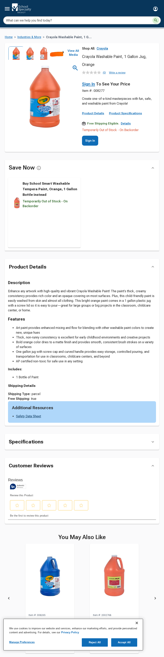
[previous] (9, 599)
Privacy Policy (70, 632)
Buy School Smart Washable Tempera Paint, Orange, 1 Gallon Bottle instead (50, 189)
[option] (15, 53)
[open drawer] (7, 9)
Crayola (102, 48)
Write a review (117, 72)
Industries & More (29, 37)
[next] (63, 53)
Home (9, 37)
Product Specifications (125, 113)
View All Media (73, 53)
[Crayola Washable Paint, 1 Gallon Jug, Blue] (50, 578)
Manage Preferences (22, 642)
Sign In (88, 84)
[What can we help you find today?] (155, 20)
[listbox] (35, 53)
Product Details (93, 113)
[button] (155, 9)
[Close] (136, 623)
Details (126, 123)
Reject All (95, 642)
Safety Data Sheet (28, 416)
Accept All (124, 642)
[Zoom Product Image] (75, 68)
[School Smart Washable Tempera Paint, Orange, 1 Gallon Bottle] (114, 578)
